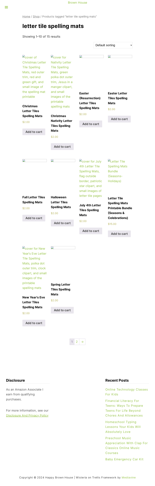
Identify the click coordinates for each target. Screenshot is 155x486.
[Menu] (6, 7)
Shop (36, 16)
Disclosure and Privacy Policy (27, 415)
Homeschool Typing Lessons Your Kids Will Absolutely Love (123, 427)
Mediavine (129, 477)
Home (26, 16)
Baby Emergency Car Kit (124, 459)
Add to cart (33, 132)
